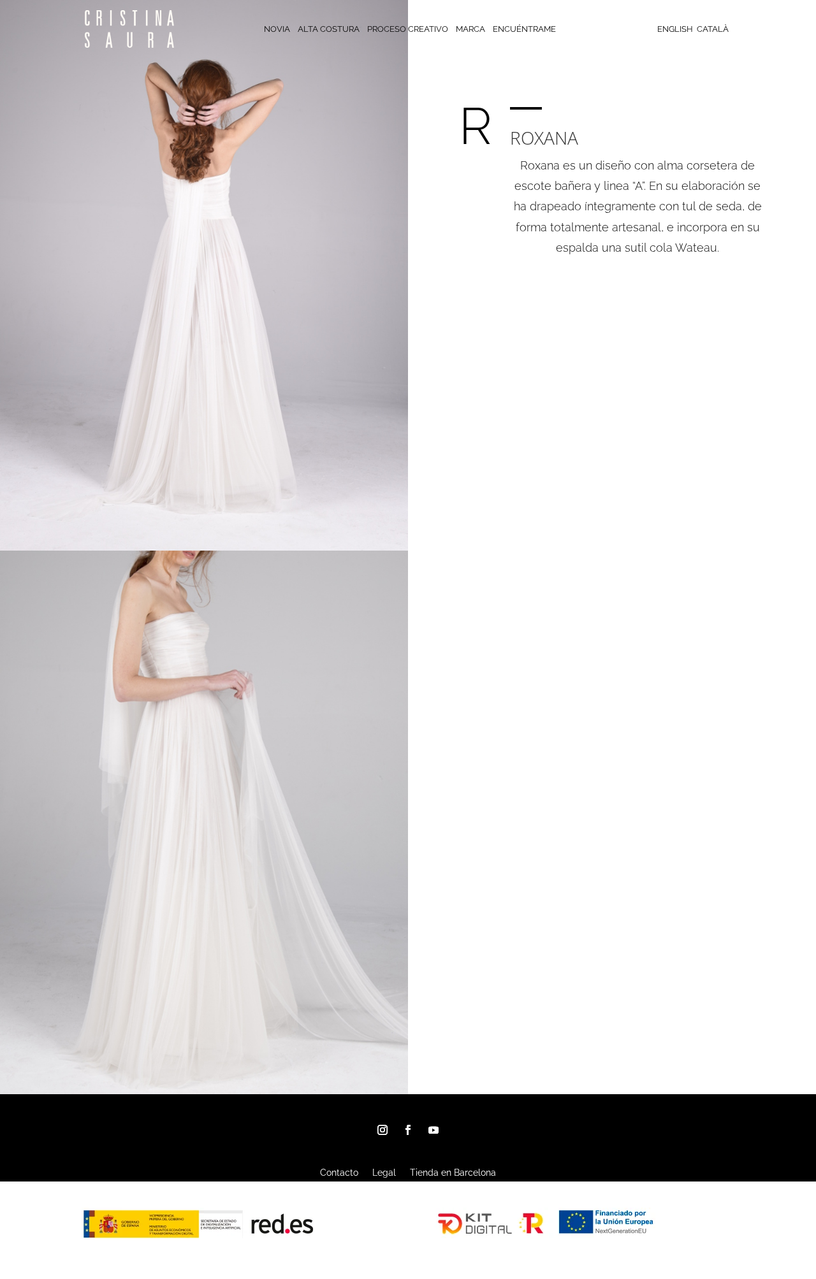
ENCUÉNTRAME (524, 29)
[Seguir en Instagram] (382, 1130)
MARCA (470, 29)
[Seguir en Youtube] (433, 1130)
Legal (384, 1173)
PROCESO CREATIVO (407, 29)
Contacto (339, 1173)
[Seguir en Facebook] (408, 1130)
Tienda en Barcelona (453, 1173)
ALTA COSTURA (329, 29)
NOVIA (277, 29)
